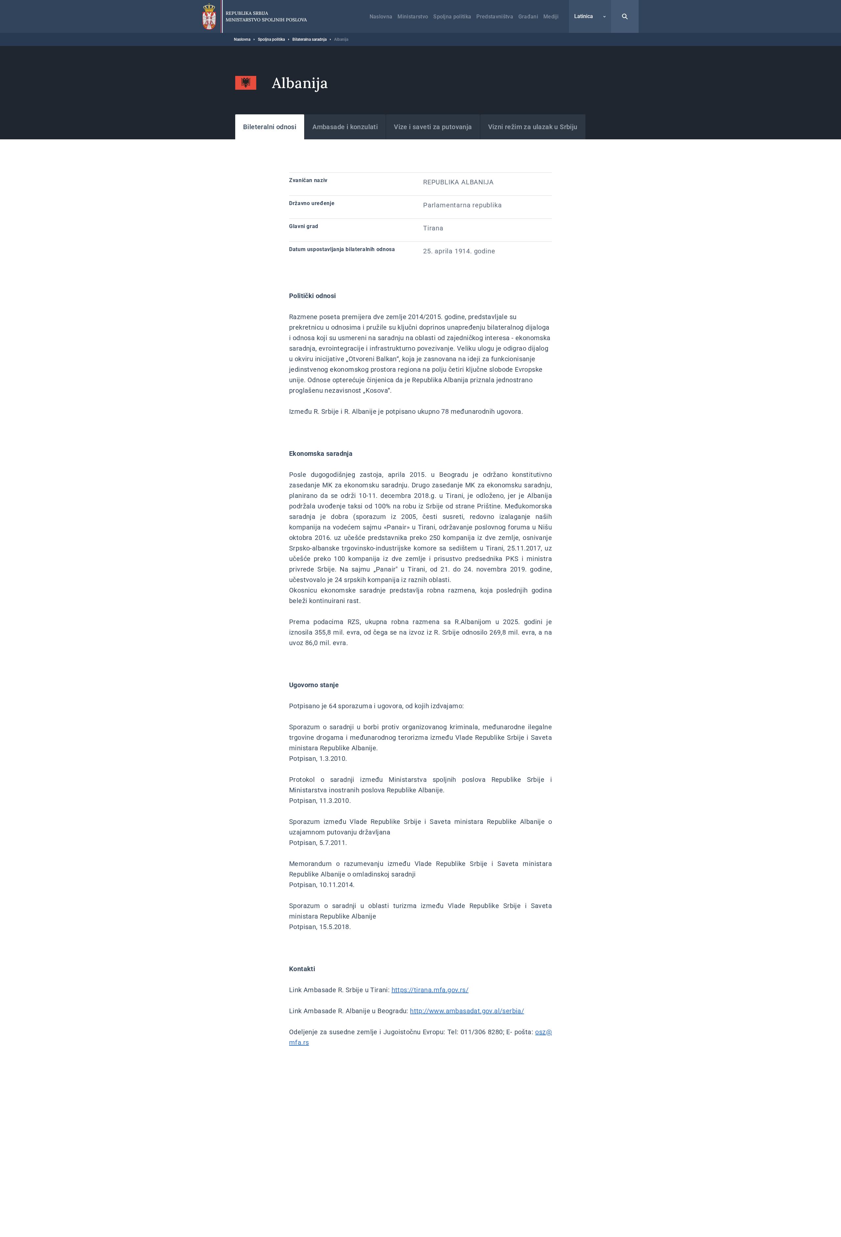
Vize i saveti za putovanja (433, 127)
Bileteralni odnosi (269, 127)
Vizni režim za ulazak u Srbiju (533, 127)
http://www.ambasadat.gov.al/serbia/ (467, 1011)
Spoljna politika (452, 16)
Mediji (550, 16)
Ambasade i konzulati (345, 127)
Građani (528, 16)
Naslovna (381, 16)
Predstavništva (494, 16)
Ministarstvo (413, 16)
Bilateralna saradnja (309, 39)
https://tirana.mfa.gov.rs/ (430, 990)
